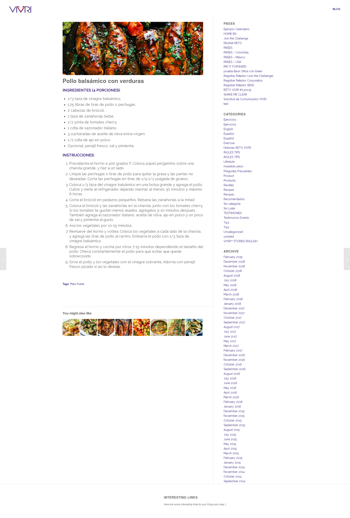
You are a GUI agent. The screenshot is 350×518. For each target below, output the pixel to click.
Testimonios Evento (236, 217)
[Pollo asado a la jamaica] (106, 327)
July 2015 (230, 434)
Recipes (229, 189)
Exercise (229, 143)
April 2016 (230, 392)
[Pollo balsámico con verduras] (133, 48)
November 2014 (234, 471)
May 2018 (230, 285)
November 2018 (234, 266)
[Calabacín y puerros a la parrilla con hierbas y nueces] (88, 327)
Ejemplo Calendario (237, 29)
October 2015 (232, 420)
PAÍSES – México (234, 57)
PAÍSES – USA (232, 62)
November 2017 (234, 313)
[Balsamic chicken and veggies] (347, 259)
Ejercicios (230, 119)
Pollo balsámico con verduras (103, 80)
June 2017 (230, 336)
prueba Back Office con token (243, 71)
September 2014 (234, 481)
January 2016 (232, 406)
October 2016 (233, 364)
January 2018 (232, 303)
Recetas (229, 185)
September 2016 (234, 369)
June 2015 (230, 439)
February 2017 (233, 350)
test (226, 103)
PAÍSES (228, 47)
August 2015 (232, 429)
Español (229, 133)
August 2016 (232, 373)
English (228, 129)
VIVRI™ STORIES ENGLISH (240, 241)
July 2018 (230, 280)
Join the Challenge (236, 38)
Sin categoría (232, 203)
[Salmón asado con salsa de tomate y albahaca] (123, 327)
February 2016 (233, 401)
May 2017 (230, 341)
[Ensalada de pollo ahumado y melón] (71, 327)
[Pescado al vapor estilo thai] (194, 327)
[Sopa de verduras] (159, 327)
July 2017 (230, 331)
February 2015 (233, 458)
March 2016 (231, 397)
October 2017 (232, 317)
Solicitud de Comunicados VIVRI (245, 99)
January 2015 (232, 462)
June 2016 (230, 383)
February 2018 (233, 299)
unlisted (229, 236)
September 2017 (234, 322)
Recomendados (234, 199)
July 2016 (230, 378)
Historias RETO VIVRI (237, 147)
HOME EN (230, 33)
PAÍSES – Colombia (236, 52)
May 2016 (230, 388)
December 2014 (234, 467)
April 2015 (230, 448)
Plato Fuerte (77, 284)
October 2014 (233, 476)
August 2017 (232, 327)
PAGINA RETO (233, 43)
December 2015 (234, 411)
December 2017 (234, 308)
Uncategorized (233, 232)
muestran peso (233, 166)
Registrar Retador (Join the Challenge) (248, 75)
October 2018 (233, 271)
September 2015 (234, 425)
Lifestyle (229, 161)
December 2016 (234, 355)
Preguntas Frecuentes (238, 171)
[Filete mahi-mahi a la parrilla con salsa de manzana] (141, 327)
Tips (226, 222)
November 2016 (234, 359)
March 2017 (231, 345)
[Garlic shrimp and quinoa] (3, 259)
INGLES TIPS (232, 152)
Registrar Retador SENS (239, 85)
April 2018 (230, 289)
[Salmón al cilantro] (176, 327)
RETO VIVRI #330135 (237, 89)
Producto (230, 180)
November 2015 (234, 415)
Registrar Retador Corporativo (243, 80)
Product (229, 175)
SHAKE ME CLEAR (235, 94)
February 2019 (233, 257)
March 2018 (231, 294)
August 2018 (232, 275)
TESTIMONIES (233, 213)
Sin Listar (229, 208)
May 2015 (230, 444)
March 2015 (231, 453)
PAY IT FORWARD (235, 66)
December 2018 (234, 261)
